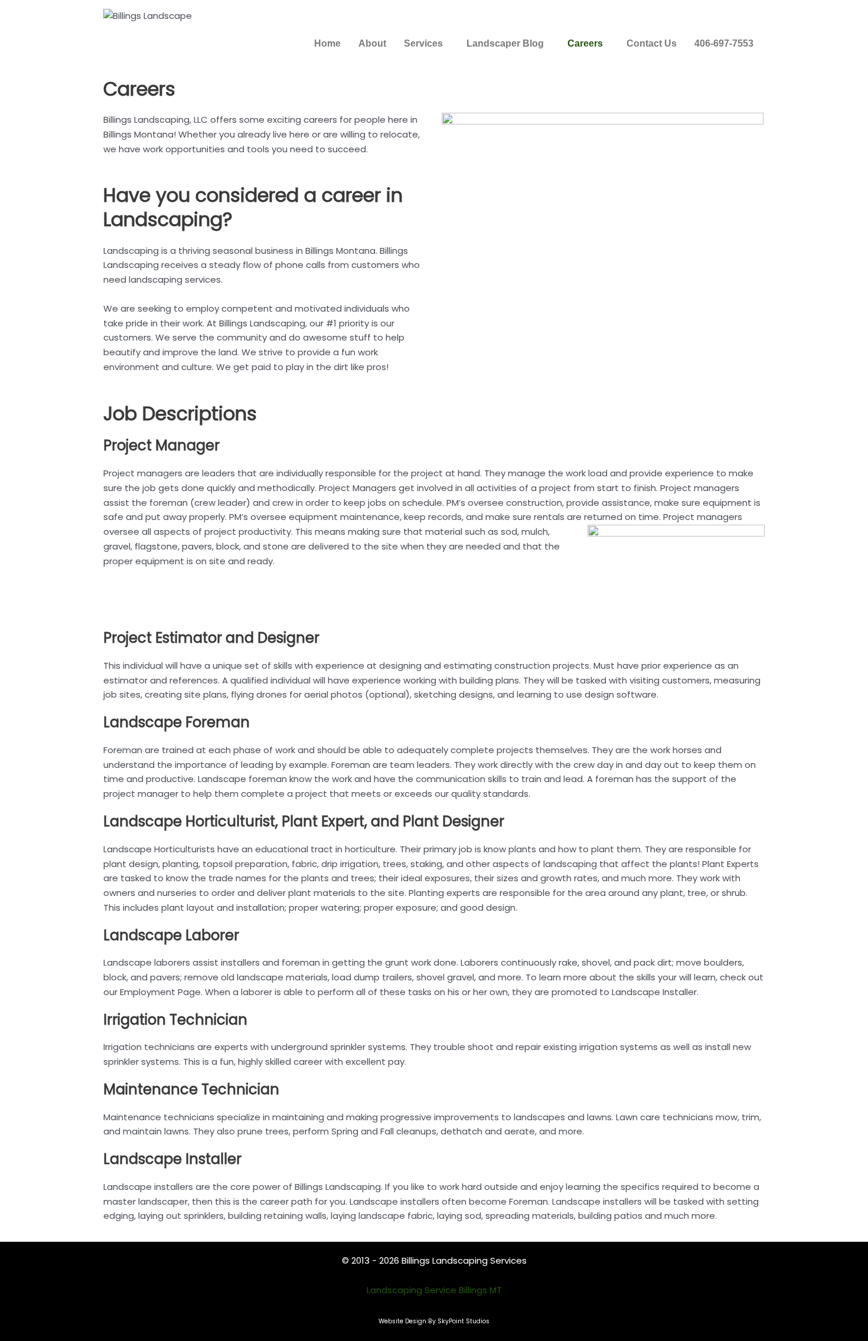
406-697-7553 (723, 43)
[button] (426, 43)
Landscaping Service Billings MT (434, 1290)
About (372, 43)
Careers (585, 43)
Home (327, 43)
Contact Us (651, 43)
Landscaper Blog (505, 43)
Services (423, 43)
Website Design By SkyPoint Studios (434, 1321)
